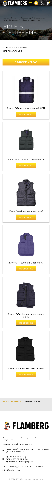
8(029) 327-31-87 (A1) (16, 456)
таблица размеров (32, 401)
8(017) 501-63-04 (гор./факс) (20, 461)
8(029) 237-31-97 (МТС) (17, 459)
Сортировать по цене (12, 51)
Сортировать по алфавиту (15, 48)
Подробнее (26, 114)
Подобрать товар (26, 62)
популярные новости (12, 401)
